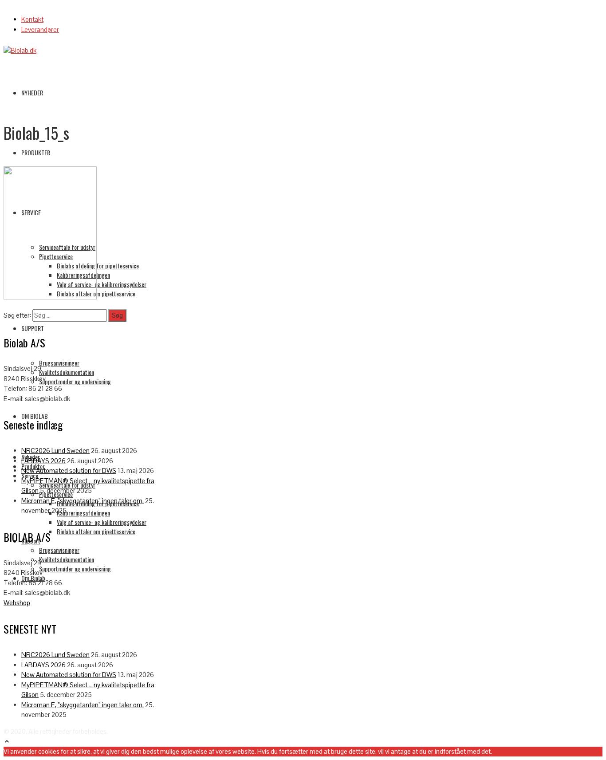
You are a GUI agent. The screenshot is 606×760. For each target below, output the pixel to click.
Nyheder (32, 92)
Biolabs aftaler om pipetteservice (96, 531)
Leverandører (40, 29)
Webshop (17, 603)
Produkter (35, 152)
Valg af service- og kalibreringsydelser (101, 284)
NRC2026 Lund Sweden (55, 450)
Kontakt (32, 19)
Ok (496, 751)
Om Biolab (34, 416)
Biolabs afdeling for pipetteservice (98, 265)
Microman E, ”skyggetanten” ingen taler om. (82, 500)
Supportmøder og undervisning (75, 381)
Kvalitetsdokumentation (66, 372)
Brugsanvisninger (59, 362)
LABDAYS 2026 (43, 461)
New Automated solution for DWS (68, 470)
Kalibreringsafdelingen (83, 512)
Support (32, 328)
